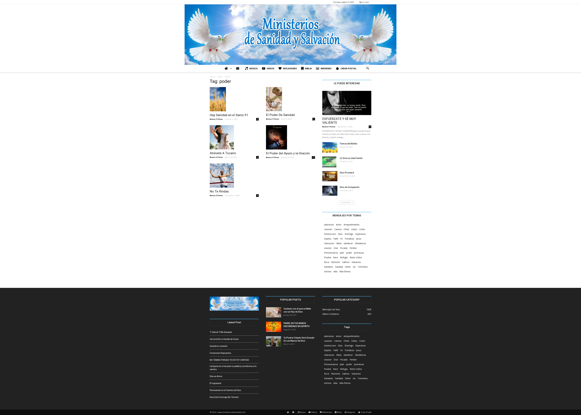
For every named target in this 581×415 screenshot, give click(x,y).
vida (335, 271)
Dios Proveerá (347, 172)
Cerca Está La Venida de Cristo (224, 339)
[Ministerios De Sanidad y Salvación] (290, 34)
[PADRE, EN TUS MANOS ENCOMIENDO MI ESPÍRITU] (273, 327)
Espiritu (327, 238)
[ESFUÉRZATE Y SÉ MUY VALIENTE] (346, 103)
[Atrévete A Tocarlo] (234, 137)
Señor (348, 266)
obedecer (348, 243)
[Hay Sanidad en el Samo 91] (234, 99)
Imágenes (326, 68)
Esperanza (360, 234)
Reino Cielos (356, 257)
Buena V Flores (216, 119)
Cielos (354, 229)
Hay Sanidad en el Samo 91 (229, 115)
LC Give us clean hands (351, 158)
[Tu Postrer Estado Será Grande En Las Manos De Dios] (273, 341)
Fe (341, 238)
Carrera (337, 229)
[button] (367, 68)
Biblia (308, 68)
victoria (327, 271)
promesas (359, 252)
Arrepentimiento (351, 224)
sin (354, 266)
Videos (270, 68)
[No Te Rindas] (234, 175)
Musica (253, 68)
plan (342, 252)
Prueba (327, 257)
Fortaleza (349, 238)
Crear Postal (348, 68)
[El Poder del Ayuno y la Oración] (290, 137)
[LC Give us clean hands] (329, 162)
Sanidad (339, 266)
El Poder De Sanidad (280, 115)
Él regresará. (216, 383)
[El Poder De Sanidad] (290, 99)
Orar (336, 248)
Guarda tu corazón (218, 346)
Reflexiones (290, 68)
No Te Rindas (219, 191)
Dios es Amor (216, 376)
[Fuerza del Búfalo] (329, 147)
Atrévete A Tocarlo (223, 153)
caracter (328, 229)
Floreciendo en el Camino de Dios (225, 390)
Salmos (346, 262)
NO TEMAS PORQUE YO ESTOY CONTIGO (229, 360)
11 (313, 157)
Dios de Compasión (349, 187)
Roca (326, 262)
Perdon (353, 248)
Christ (346, 229)
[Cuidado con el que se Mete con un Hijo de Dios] (273, 312)
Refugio (344, 257)
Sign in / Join (364, 2)
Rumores (335, 262)
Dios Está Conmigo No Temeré (224, 397)
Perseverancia (331, 252)
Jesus (358, 238)
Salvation (328, 266)
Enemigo (349, 234)
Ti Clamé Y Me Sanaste (221, 332)
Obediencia (360, 243)
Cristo (362, 229)
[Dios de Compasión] (329, 191)
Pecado (344, 248)
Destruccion (330, 234)
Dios (340, 234)
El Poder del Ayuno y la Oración (288, 153)
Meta (338, 243)
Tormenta (363, 266)
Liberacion (329, 243)
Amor (338, 224)
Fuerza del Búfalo (348, 143)
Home (212, 76)
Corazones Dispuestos (220, 353)
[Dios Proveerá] (329, 176)
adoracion (329, 224)
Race (335, 257)
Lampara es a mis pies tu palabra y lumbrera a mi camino (233, 368)
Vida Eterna (344, 271)
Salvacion (356, 262)
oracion (328, 248)
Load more (346, 202)
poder (349, 252)
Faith (335, 238)
